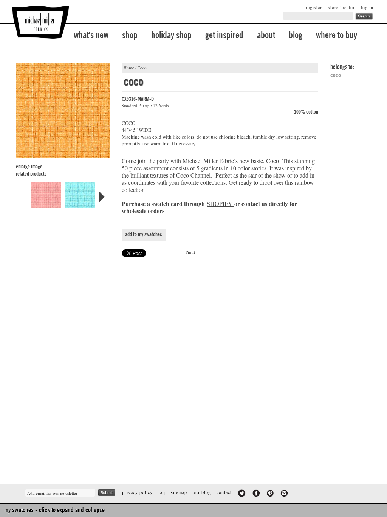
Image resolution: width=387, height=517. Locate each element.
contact (224, 492)
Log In (367, 7)
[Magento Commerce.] (40, 22)
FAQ (161, 492)
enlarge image (29, 167)
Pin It (190, 252)
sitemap (179, 492)
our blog (202, 492)
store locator (341, 7)
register (314, 7)
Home (129, 67)
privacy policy (137, 492)
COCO (335, 75)
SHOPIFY (219, 203)
